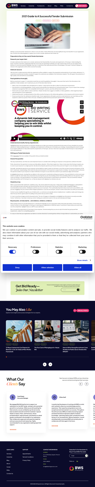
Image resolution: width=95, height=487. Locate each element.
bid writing (16, 156)
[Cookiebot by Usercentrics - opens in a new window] (82, 217)
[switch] (36, 252)
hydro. (63, 484)
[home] (13, 5)
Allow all (77, 267)
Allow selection (47, 267)
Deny (17, 267)
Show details (82, 260)
